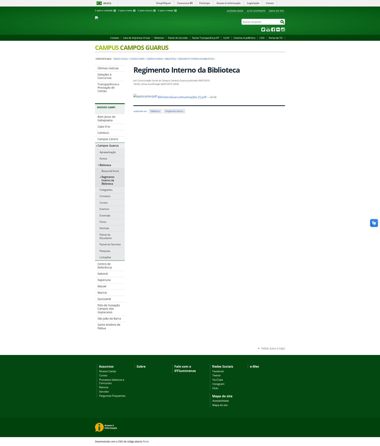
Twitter (263, 29)
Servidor (104, 391)
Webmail (159, 37)
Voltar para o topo (273, 348)
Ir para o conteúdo (105, 10)
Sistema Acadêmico (244, 37)
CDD (262, 37)
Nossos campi (137, 58)
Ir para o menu (126, 10)
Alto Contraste (256, 10)
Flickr (278, 29)
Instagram (283, 29)
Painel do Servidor (178, 37)
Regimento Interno (174, 111)
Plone (146, 441)
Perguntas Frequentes (112, 396)
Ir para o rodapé (167, 10)
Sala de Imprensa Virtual (136, 37)
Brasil (107, 3)
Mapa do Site (276, 10)
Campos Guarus (155, 58)
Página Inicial (120, 58)
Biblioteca (170, 58)
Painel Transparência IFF (205, 37)
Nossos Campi (107, 371)
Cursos (103, 375)
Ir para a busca (146, 10)
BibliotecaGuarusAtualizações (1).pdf (182, 97)
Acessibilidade (235, 10)
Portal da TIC (276, 37)
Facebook (273, 29)
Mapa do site (220, 405)
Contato (114, 37)
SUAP (226, 37)
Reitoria (103, 387)
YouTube (268, 29)
